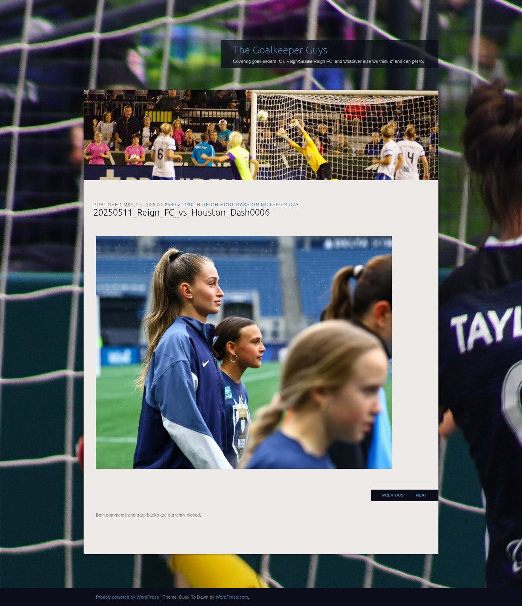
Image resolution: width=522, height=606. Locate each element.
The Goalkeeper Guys (280, 50)
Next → (424, 495)
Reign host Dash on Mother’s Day (250, 204)
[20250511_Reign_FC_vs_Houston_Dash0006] (244, 467)
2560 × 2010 (179, 204)
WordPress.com (232, 597)
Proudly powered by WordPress (127, 597)
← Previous (390, 495)
